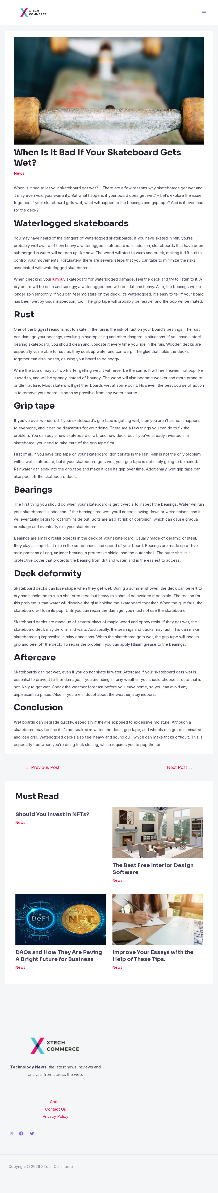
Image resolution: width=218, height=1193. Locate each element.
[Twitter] (32, 1133)
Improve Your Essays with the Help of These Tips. (153, 956)
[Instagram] (11, 1133)
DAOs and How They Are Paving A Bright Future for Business (58, 956)
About (55, 1101)
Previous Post (42, 767)
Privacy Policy (55, 1116)
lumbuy (58, 279)
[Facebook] (21, 1133)
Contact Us (55, 1109)
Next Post (179, 767)
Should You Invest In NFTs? (52, 814)
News (19, 173)
